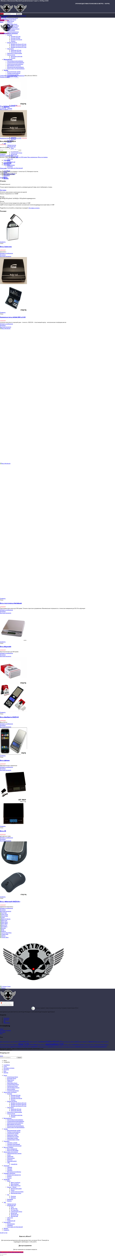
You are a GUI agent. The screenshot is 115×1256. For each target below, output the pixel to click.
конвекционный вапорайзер (101, 1044)
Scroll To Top (3, 1232)
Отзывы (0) (8, 162)
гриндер (75, 1044)
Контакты (2, 1032)
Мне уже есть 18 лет (6, 1252)
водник (66, 1044)
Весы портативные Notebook (11, 603)
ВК (4, 1021)
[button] (3, 255)
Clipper (31, 1041)
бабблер (15, 1044)
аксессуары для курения (6, 1044)
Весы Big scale (5, 647)
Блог (1, 1033)
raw (80, 1041)
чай (55, 1046)
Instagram (6, 1018)
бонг (23, 1044)
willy (103, 1041)
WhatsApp (7, 1022)
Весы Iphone (5, 760)
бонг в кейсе (33, 1044)
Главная (2, 75)
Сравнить (3, 154)
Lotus (68, 1041)
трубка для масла (42, 1046)
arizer (12, 1041)
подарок (19, 1046)
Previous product (5, 77)
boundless (24, 1041)
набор (13, 1046)
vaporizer (85, 1041)
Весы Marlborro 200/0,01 (7, 106)
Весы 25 (3, 831)
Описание (7, 160)
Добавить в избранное (6, 155)
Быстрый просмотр (5, 256)
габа (70, 1044)
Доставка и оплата (34, 208)
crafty (36, 1041)
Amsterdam (6, 1041)
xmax (107, 1041)
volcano (91, 1041)
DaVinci (50, 1041)
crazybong (42, 1041)
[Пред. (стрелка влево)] (0, 1255)
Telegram (6, 1019)
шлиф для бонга (85, 1046)
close (1, 1056)
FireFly (58, 1041)
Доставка (7, 165)
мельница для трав (5, 1046)
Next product (4, 109)
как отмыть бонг (89, 1044)
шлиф (77, 1046)
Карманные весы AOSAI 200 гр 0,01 (10, 138)
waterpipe (98, 1041)
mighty (72, 1041)
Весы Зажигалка (6, 247)
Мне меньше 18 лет (17, 1252)
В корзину (3, 152)
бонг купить (42, 1044)
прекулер (26, 1046)
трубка (34, 1047)
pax (77, 1041)
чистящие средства (69, 1046)
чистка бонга (60, 1046)
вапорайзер (55, 1044)
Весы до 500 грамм (21, 157)
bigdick (17, 1041)
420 (1, 1041)
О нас (1, 1029)
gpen (64, 1041)
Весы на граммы (9, 75)
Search (19, 14)
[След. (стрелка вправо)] (2, 1255)
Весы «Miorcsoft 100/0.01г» (10, 902)
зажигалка (82, 1044)
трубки (50, 1046)
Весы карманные (19, 75)
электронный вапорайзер (98, 1046)
